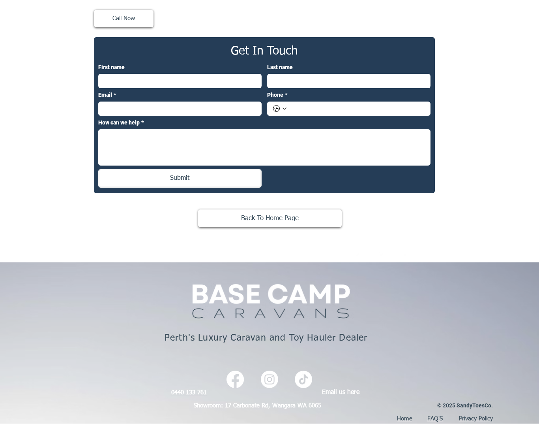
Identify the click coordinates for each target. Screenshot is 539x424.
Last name (280, 67)
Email (107, 95)
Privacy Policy (476, 419)
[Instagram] (385, 258)
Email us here (340, 392)
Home (404, 419)
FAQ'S (435, 419)
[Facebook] (361, 258)
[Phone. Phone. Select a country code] (280, 108)
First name (111, 67)
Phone (277, 95)
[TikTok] (408, 258)
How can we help (121, 122)
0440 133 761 (189, 393)
